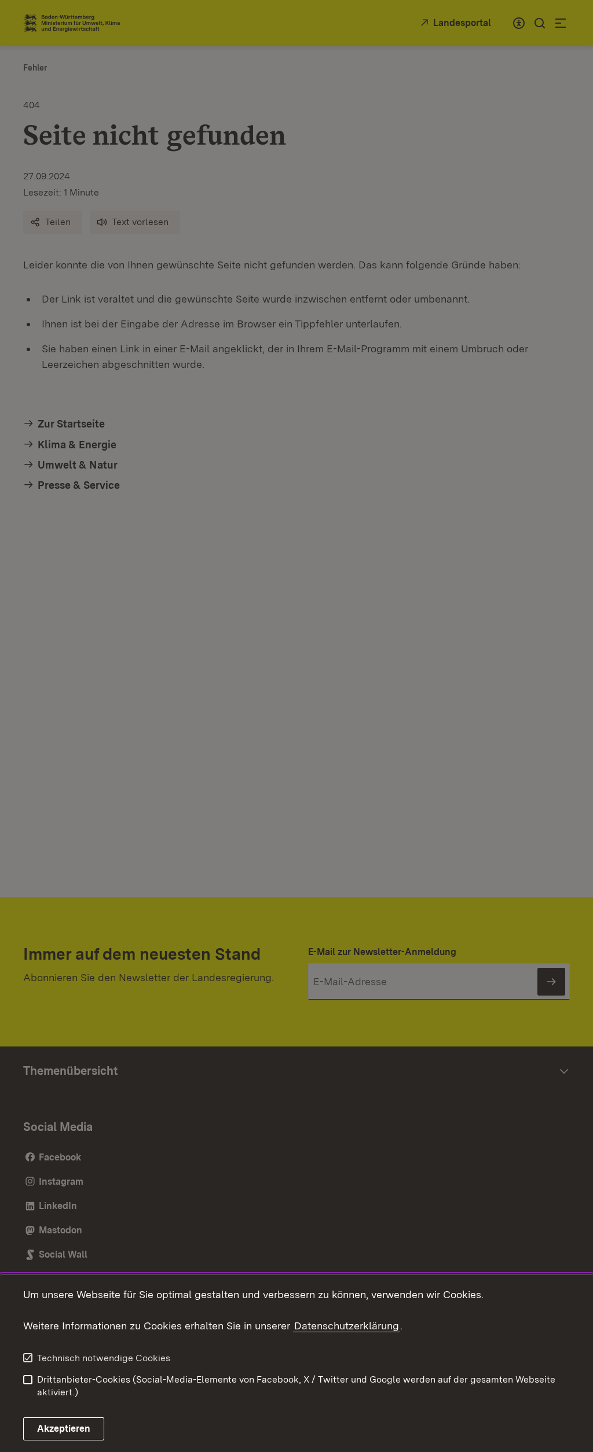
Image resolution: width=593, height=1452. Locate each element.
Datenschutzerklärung (346, 1326)
